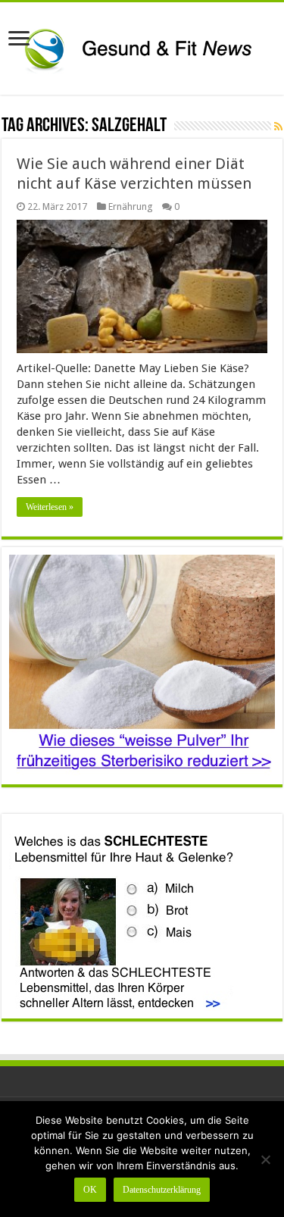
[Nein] (265, 1159)
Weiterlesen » (49, 507)
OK (90, 1189)
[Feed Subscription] (278, 126)
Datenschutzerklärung (162, 1189)
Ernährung (130, 206)
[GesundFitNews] (142, 45)
